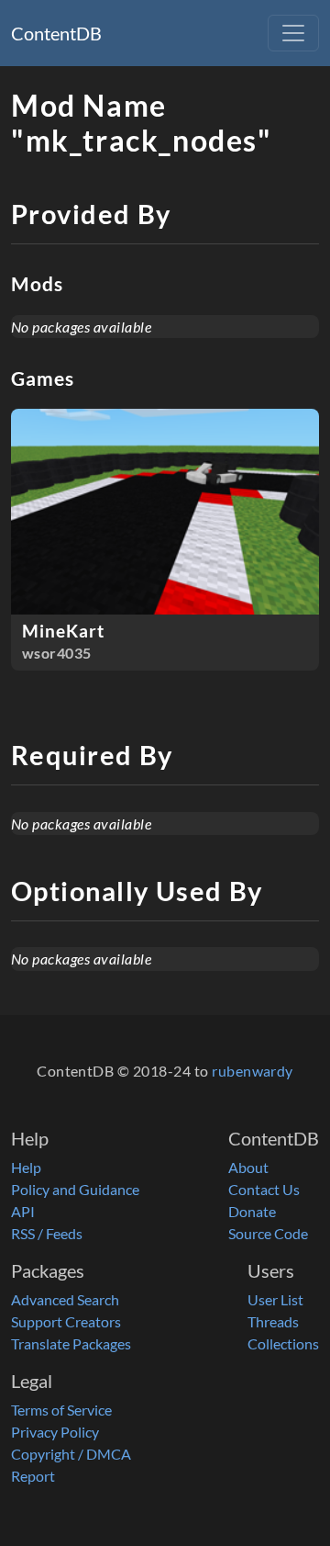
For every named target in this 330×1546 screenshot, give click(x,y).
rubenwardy (252, 1070)
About (248, 1167)
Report (33, 1475)
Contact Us (264, 1189)
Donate (252, 1211)
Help (26, 1167)
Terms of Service (61, 1409)
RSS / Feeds (46, 1233)
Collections (283, 1343)
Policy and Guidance (75, 1189)
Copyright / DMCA (71, 1453)
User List (275, 1299)
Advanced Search (65, 1299)
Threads (273, 1321)
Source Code (268, 1233)
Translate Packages (71, 1343)
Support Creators (66, 1321)
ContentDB (56, 33)
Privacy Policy (55, 1431)
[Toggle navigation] (293, 33)
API (23, 1211)
